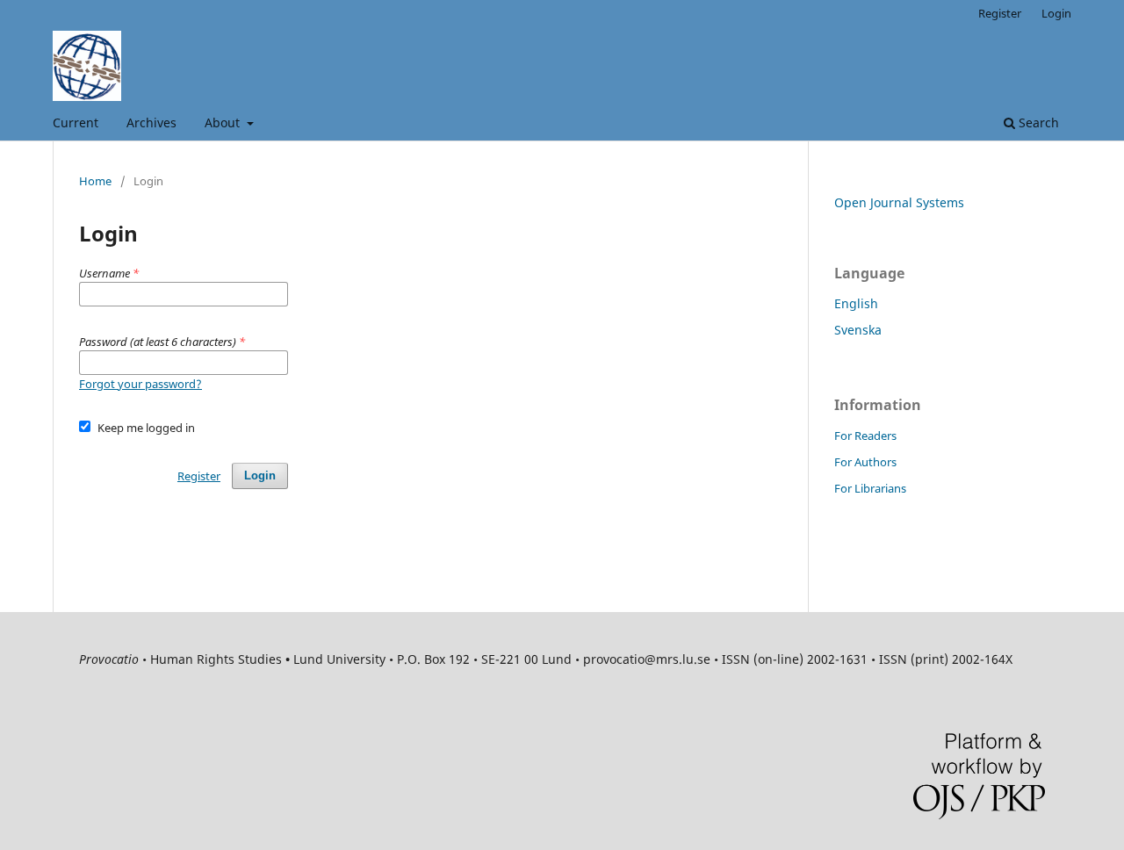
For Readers (865, 435)
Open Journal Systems (899, 202)
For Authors (865, 462)
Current (75, 122)
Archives (151, 122)
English (856, 303)
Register (999, 13)
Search (1037, 122)
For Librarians (870, 488)
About (224, 122)
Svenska (858, 329)
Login (1056, 13)
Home (95, 181)
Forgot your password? (140, 384)
